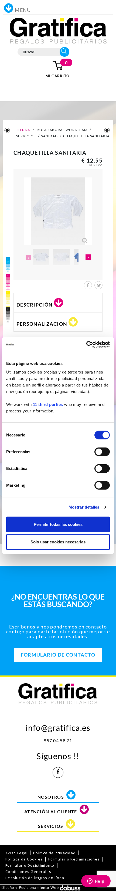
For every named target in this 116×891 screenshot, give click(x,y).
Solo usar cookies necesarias (58, 542)
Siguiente (88, 257)
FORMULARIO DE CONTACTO (58, 655)
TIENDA (23, 130)
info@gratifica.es (58, 726)
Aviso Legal (16, 852)
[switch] (102, 451)
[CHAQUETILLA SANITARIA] (41, 257)
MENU (23, 10)
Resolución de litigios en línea (34, 877)
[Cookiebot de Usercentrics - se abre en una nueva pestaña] (86, 344)
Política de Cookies (24, 859)
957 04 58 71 (58, 740)
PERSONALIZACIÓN (41, 324)
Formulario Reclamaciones (74, 859)
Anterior (27, 257)
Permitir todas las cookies (58, 524)
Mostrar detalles (84, 507)
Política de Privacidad (54, 852)
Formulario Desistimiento (29, 865)
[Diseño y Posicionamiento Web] (70, 887)
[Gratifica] (58, 30)
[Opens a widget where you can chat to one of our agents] (96, 881)
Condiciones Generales (28, 871)
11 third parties (48, 404)
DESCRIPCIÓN (34, 305)
